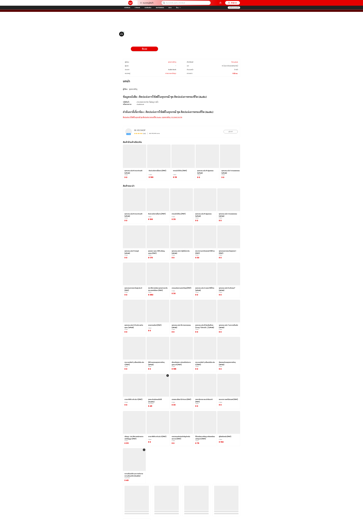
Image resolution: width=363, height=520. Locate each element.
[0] (220, 3)
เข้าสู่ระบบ (234, 3)
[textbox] (181, 103)
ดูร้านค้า (230, 132)
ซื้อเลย (144, 49)
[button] (234, 7)
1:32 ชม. (235, 73)
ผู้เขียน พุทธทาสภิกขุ (137, 22)
